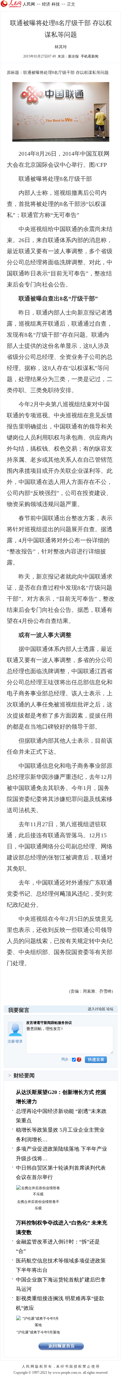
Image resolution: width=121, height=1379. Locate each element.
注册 (11, 1041)
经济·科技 (51, 4)
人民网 (29, 4)
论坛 (109, 1009)
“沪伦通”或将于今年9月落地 (38, 1332)
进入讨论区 (96, 1009)
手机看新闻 (89, 56)
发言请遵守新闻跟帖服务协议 (49, 1023)
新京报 (73, 56)
